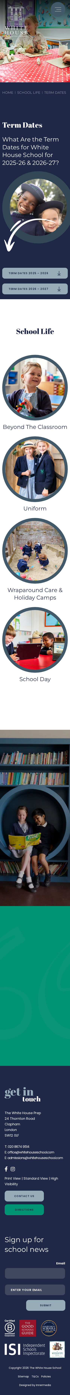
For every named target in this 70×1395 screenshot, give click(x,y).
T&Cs (35, 1376)
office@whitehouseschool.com (30, 1152)
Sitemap (23, 1376)
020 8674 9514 (18, 1146)
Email (60, 1263)
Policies (46, 1376)
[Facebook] (6, 1169)
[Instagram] (13, 1169)
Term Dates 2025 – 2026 (28, 273)
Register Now (24, 886)
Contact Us (24, 1196)
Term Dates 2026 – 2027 (28, 289)
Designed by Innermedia (35, 1385)
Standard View (36, 1178)
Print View (13, 1178)
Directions (24, 1210)
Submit (46, 1305)
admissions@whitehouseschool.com (35, 1157)
